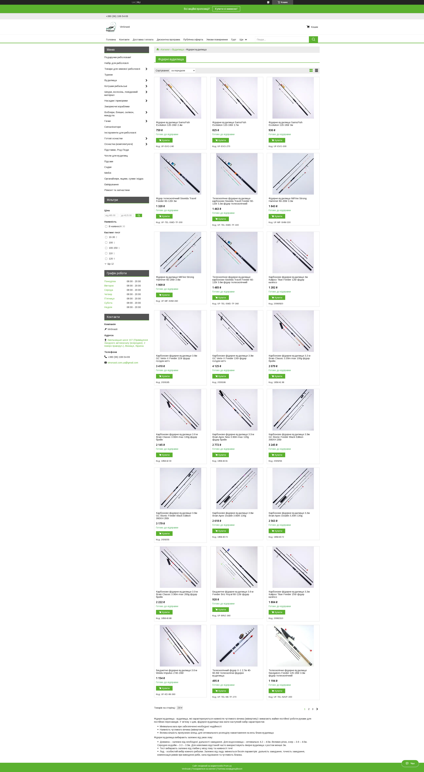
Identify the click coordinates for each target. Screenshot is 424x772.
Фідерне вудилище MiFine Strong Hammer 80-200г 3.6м (175, 278)
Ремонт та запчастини (117, 190)
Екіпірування (111, 184)
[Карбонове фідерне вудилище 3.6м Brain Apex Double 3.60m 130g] (237, 488)
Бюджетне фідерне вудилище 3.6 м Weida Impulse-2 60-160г (176, 671)
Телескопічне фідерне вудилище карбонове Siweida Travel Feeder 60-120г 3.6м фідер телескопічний (233, 280)
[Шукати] (313, 39)
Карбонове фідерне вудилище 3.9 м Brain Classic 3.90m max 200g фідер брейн (177, 594)
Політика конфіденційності (229, 769)
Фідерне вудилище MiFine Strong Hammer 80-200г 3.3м (288, 199)
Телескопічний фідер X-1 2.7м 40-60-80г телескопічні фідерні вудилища (231, 673)
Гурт (233, 39)
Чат (413, 763)
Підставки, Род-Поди (116, 149)
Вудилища (178, 49)
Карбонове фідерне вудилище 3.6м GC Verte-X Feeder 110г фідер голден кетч (176, 358)
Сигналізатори (112, 126)
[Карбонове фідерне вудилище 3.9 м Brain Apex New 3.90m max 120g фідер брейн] (237, 410)
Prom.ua (228, 766)
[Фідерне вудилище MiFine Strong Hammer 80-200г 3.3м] (293, 174)
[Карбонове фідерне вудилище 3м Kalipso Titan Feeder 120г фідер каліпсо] (293, 252)
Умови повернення (217, 39)
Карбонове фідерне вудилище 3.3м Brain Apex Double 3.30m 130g (289, 514)
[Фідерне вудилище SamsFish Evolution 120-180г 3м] (293, 98)
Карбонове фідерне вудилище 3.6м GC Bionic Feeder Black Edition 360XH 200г (176, 516)
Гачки (107, 121)
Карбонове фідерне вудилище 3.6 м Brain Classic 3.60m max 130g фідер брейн (177, 437)
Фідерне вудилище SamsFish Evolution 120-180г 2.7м (229, 123)
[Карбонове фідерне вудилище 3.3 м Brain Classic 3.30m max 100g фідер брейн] (293, 331)
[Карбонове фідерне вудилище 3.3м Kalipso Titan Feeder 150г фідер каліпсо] (293, 567)
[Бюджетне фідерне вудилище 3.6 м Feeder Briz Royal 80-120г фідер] (237, 567)
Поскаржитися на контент (204, 769)
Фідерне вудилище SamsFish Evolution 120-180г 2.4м (173, 123)
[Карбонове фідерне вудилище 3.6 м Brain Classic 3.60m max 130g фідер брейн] (180, 410)
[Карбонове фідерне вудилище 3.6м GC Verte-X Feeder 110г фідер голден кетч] (180, 331)
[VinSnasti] (111, 27)
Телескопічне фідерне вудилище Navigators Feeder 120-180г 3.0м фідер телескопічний (288, 673)
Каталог (165, 49)
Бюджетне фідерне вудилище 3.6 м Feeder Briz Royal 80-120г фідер (232, 593)
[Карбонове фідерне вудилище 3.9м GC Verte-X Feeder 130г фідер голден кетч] (237, 331)
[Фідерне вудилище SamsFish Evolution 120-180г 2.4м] (180, 98)
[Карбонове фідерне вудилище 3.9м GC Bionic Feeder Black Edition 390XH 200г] (293, 410)
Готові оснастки (113, 138)
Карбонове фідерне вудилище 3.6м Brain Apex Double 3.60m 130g (232, 514)
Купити (166, 140)
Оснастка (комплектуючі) (118, 144)
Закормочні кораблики (117, 106)
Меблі (107, 172)
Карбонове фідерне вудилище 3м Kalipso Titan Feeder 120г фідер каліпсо (288, 280)
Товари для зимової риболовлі (122, 68)
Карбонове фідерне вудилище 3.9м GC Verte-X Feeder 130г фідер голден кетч (232, 358)
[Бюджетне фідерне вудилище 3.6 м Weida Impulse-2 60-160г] (180, 646)
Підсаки (108, 161)
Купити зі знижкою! (226, 8)
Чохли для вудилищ (116, 155)
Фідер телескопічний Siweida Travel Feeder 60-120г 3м (176, 199)
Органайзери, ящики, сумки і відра (123, 178)
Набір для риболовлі (116, 63)
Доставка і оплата (143, 39)
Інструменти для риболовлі (120, 132)
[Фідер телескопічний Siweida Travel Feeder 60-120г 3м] (180, 174)
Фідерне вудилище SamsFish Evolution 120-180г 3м (285, 123)
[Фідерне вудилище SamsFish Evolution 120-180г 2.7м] (237, 98)
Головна (111, 39)
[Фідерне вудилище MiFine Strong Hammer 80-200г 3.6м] (180, 252)
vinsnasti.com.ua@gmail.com (123, 362)
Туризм (108, 74)
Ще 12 (110, 264)
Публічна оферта (193, 39)
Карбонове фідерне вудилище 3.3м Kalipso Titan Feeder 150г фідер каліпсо (289, 594)
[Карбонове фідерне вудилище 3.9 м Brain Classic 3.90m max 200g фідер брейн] (180, 567)
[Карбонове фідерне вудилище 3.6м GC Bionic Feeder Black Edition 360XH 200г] (180, 488)
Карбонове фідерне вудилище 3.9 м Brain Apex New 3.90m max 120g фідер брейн (233, 437)
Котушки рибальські (115, 86)
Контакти (124, 39)
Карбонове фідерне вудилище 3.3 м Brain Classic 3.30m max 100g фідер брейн (289, 358)
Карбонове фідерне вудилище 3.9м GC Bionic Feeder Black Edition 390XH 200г (289, 437)
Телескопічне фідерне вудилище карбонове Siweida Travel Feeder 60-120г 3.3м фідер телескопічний (233, 201)
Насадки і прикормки (116, 100)
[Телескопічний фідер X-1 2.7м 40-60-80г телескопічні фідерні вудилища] (237, 646)
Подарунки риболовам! (117, 57)
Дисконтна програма (168, 39)
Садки (107, 167)
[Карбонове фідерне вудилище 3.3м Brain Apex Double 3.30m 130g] (293, 488)
